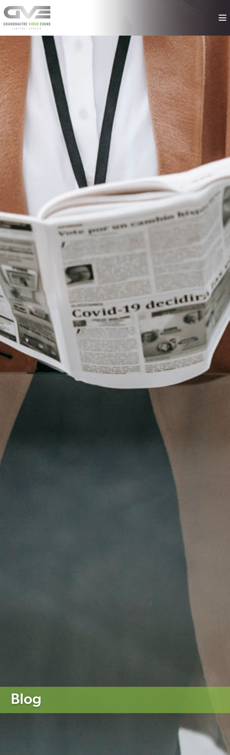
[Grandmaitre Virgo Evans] (27, 18)
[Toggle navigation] (222, 18)
